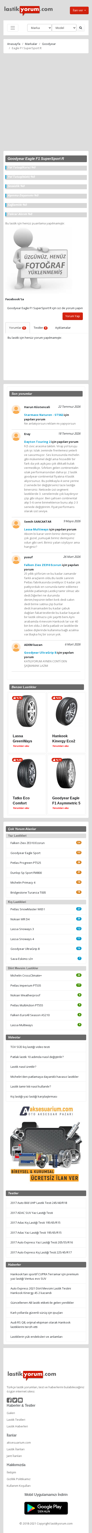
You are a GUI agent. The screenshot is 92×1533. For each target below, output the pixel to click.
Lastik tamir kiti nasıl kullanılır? (30, 1086)
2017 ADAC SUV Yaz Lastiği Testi (31, 1213)
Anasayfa (13, 44)
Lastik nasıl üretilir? (23, 1067)
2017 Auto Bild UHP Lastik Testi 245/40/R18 (38, 1203)
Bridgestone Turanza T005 (28, 892)
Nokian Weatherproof (25, 995)
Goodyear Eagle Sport (25, 853)
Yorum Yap (72, 316)
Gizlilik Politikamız (19, 1479)
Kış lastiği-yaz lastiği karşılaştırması (33, 1096)
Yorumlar (17, 328)
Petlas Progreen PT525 (25, 863)
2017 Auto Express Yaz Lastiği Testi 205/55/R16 (41, 1242)
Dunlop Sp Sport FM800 (26, 873)
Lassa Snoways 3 (22, 929)
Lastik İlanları (16, 1449)
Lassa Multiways (21, 1025)
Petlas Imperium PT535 (25, 985)
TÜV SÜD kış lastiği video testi (30, 1047)
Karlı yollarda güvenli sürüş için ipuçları (36, 1313)
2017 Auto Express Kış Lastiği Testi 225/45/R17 (41, 1252)
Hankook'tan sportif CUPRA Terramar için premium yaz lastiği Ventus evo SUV (44, 1276)
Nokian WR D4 (19, 919)
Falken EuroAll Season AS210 (30, 1015)
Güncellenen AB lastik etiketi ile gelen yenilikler (42, 1303)
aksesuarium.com (19, 1442)
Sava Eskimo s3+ (21, 959)
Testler (40, 328)
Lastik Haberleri (17, 1426)
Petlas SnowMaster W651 (27, 909)
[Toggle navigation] (12, 28)
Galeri (11, 1413)
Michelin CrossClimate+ (26, 975)
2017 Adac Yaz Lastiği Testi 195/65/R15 (36, 1233)
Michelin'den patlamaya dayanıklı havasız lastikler (44, 1077)
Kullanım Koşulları (19, 1486)
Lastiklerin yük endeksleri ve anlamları (36, 1337)
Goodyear (49, 44)
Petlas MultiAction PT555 (26, 1005)
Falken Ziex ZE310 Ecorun (27, 843)
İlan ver (78, 10)
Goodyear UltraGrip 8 (25, 949)
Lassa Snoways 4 (22, 939)
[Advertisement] (46, 103)
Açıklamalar (63, 328)
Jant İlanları (14, 1456)
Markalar (31, 44)
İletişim (11, 1472)
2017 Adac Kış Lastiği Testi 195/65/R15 (35, 1223)
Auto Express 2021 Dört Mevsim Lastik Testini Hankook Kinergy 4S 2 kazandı (40, 1290)
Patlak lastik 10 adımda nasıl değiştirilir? (37, 1057)
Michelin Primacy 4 (22, 882)
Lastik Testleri (16, 1420)
